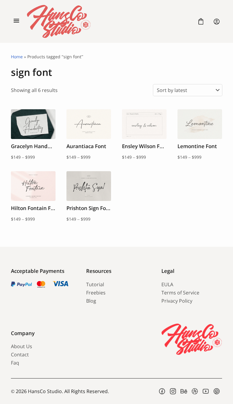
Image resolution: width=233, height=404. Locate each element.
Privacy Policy (176, 300)
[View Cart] (200, 21)
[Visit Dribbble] (194, 391)
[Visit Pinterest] (216, 391)
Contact (20, 354)
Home (17, 56)
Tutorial (95, 284)
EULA (167, 284)
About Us (21, 346)
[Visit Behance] (183, 391)
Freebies (96, 292)
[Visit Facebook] (162, 391)
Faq (15, 362)
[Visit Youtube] (205, 391)
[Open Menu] (16, 21)
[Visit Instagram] (172, 391)
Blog (91, 300)
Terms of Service (180, 292)
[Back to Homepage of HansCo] (109, 21)
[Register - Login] (216, 21)
